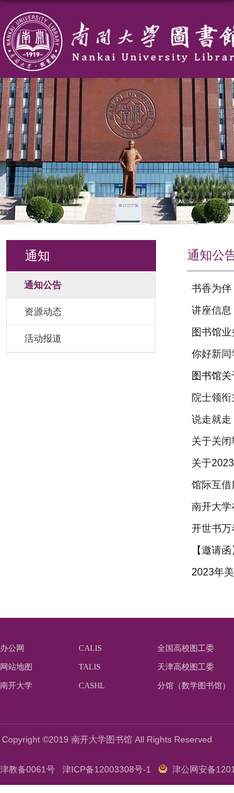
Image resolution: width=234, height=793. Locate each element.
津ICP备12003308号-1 (106, 769)
